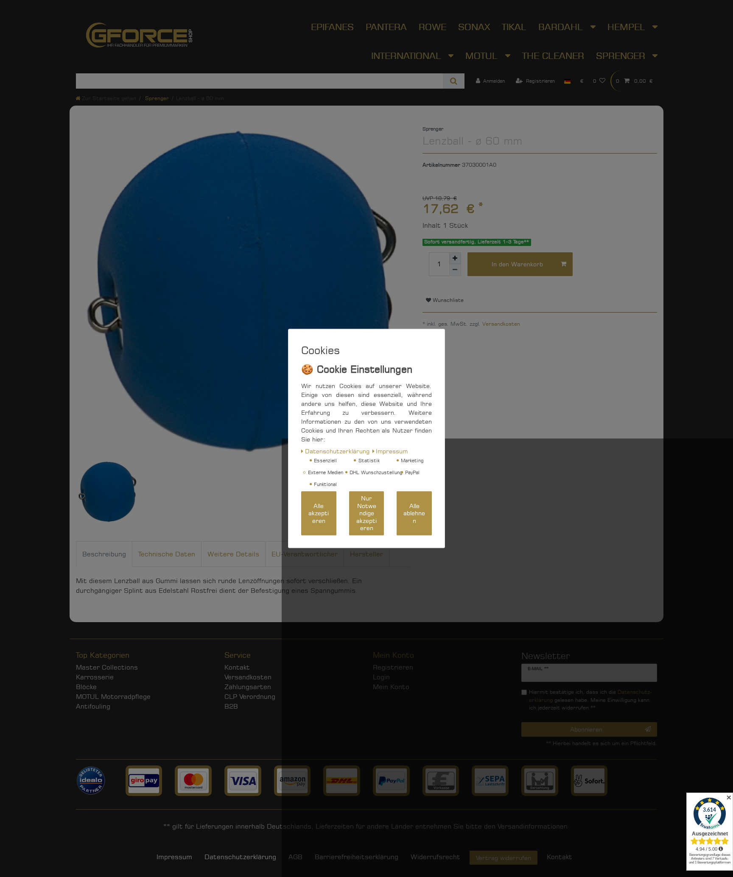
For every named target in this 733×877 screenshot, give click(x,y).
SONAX (474, 26)
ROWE (432, 26)
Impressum (174, 857)
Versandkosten (501, 324)
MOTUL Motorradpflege (113, 697)
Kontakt (237, 667)
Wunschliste (447, 300)
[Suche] (453, 81)
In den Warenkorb (517, 264)
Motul (483, 55)
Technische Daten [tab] (166, 554)
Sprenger (622, 55)
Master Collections (107, 667)
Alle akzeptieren (318, 514)
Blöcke (86, 687)
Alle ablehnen (414, 514)
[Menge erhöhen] (455, 258)
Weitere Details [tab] (233, 554)
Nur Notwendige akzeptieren (366, 513)
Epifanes (332, 26)
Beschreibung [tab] (104, 554)
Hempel (627, 26)
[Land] (567, 81)
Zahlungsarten (247, 687)
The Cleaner (553, 55)
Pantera (386, 26)
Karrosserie (95, 677)
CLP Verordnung (249, 697)
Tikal (514, 26)
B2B (231, 706)
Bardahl (562, 26)
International (407, 55)
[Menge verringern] (455, 270)
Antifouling (93, 706)
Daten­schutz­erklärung (240, 857)
